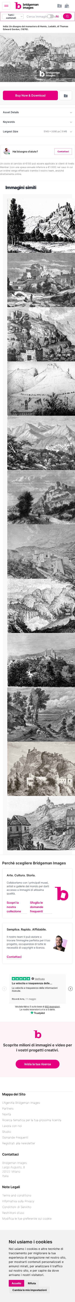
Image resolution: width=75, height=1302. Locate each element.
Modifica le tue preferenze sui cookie (27, 1218)
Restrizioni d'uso (13, 1213)
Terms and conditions (16, 1195)
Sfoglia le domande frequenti (36, 907)
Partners (7, 1108)
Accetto (16, 1283)
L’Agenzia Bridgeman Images (21, 1102)
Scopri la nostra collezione (14, 907)
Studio (6, 1131)
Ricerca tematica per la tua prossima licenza (31, 1120)
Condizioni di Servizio (16, 1207)
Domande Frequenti (15, 1137)
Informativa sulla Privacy (18, 1201)
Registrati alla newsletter (18, 1143)
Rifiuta (32, 1283)
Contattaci (63, 151)
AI (57, 16)
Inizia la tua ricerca (37, 1064)
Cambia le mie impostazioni (29, 1289)
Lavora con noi (12, 1126)
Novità (6, 1114)
